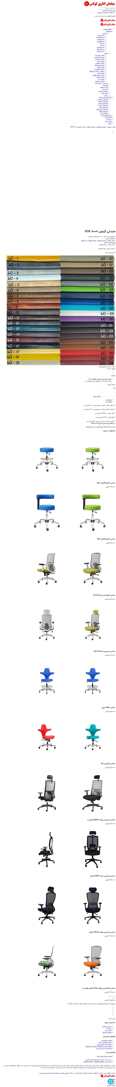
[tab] (56, 400)
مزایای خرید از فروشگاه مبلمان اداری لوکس (98, 1046)
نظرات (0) (109, 402)
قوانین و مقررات (107, 1040)
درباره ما (109, 1029)
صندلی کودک (91, 127)
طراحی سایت (65, 1073)
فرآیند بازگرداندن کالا (105, 1042)
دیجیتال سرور (43, 1073)
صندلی (109, 127)
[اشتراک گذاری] (112, 996)
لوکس (82, 241)
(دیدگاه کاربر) (110, 239)
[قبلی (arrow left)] (114, 998)
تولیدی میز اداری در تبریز (104, 1048)
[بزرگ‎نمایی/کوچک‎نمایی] (109, 996)
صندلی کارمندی (101, 127)
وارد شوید (100, 427)
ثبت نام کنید (90, 427)
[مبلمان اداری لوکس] (99, 6)
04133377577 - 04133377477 (94, 1062)
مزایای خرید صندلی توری (104, 1044)
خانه (114, 127)
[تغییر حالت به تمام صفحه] (110, 996)
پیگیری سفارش (107, 1027)
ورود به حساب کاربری (108, 11)
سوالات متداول (107, 1033)
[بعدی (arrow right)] (112, 998)
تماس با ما (108, 1031)
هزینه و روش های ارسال (104, 1056)
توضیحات (109, 400)
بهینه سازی (55, 1073)
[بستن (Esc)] (114, 996)
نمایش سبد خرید (102, 13)
